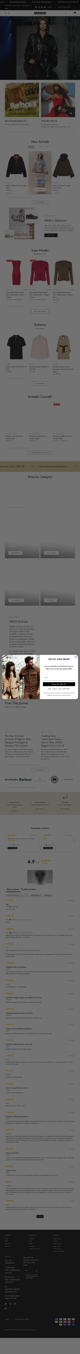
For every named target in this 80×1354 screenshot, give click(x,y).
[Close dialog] (76, 657)
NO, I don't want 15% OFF (59, 689)
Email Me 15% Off (59, 684)
